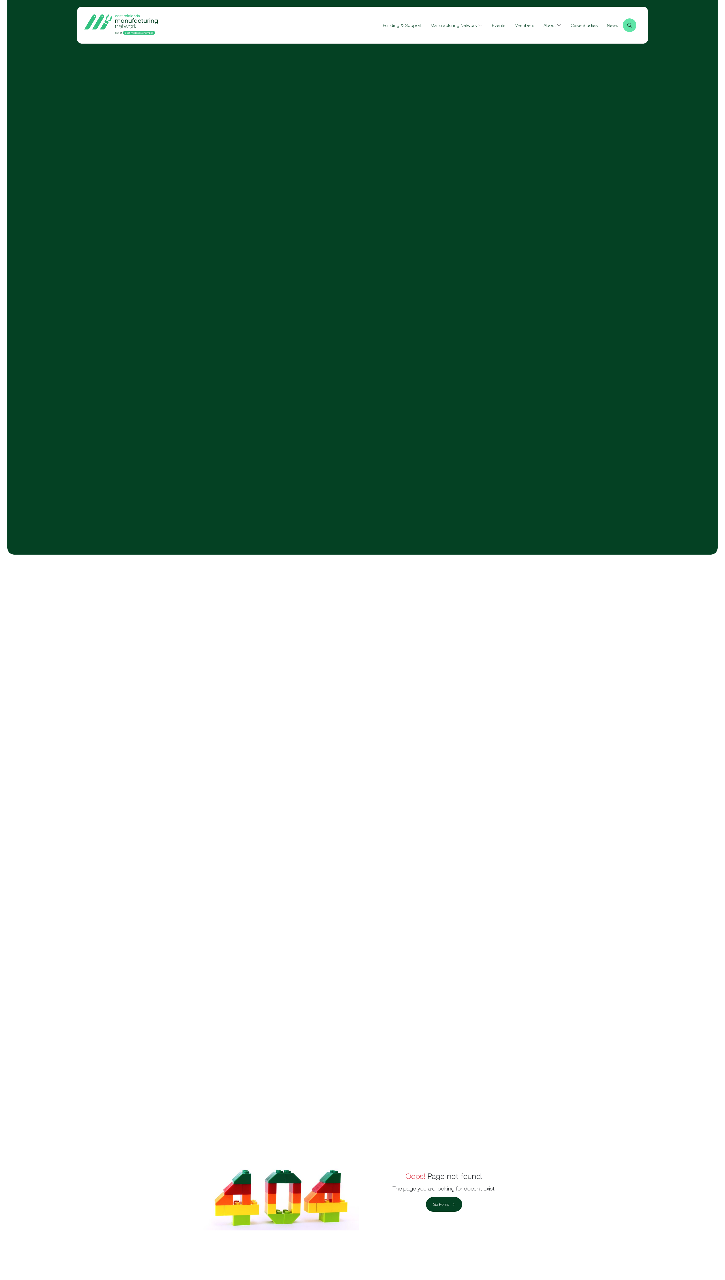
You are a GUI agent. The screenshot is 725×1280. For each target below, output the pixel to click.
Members (524, 25)
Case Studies (584, 25)
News (612, 25)
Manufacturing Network (453, 25)
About (549, 25)
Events (499, 25)
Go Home (441, 1204)
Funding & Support (402, 25)
